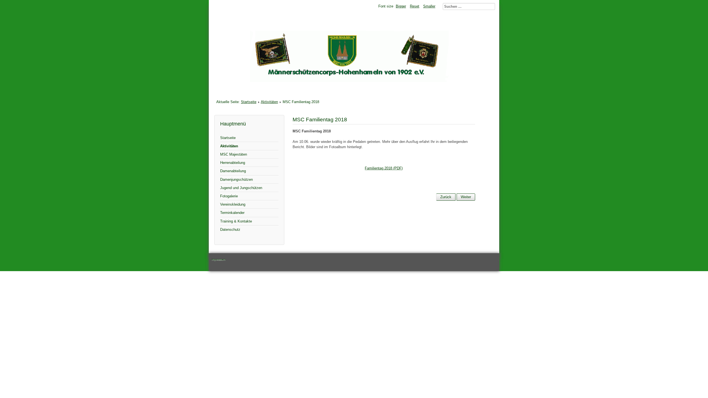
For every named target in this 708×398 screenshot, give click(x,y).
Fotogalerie (229, 196)
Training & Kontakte (236, 221)
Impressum (218, 259)
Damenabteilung (233, 171)
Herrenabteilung (232, 163)
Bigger (401, 6)
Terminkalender (232, 213)
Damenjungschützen (236, 179)
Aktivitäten (269, 102)
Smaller (429, 6)
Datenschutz (230, 229)
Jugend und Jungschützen (241, 188)
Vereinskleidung (232, 204)
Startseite (248, 102)
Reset (414, 6)
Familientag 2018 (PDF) (384, 168)
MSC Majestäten (233, 154)
